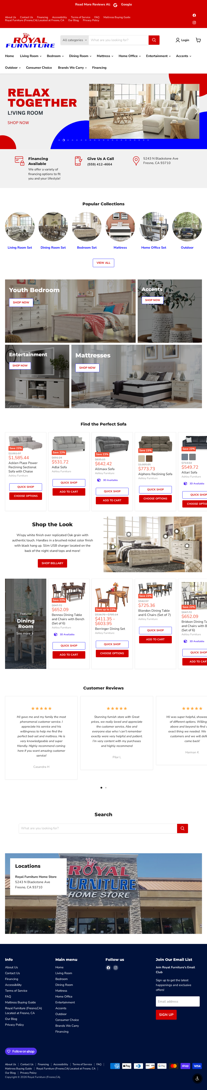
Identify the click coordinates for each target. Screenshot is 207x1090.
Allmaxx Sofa (104, 469)
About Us (10, 17)
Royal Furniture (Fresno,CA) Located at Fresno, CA (34, 20)
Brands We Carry (71, 67)
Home (9, 56)
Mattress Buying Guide (117, 17)
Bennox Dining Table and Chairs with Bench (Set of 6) (68, 619)
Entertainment (157, 56)
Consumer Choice (39, 67)
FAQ (96, 17)
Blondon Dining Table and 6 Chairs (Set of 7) (154, 612)
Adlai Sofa (59, 467)
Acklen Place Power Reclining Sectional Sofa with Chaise (23, 467)
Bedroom (54, 56)
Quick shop (25, 487)
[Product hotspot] (129, 534)
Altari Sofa (189, 472)
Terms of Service (80, 17)
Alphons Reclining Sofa (155, 474)
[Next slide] (196, 111)
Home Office (128, 56)
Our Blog (73, 20)
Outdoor (11, 67)
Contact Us (26, 17)
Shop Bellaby (52, 563)
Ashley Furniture (18, 476)
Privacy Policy (91, 20)
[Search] (154, 40)
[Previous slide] (11, 111)
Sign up (166, 1014)
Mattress (104, 56)
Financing (42, 17)
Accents (182, 56)
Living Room (29, 56)
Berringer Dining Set (110, 629)
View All (103, 263)
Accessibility (59, 17)
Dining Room (79, 56)
